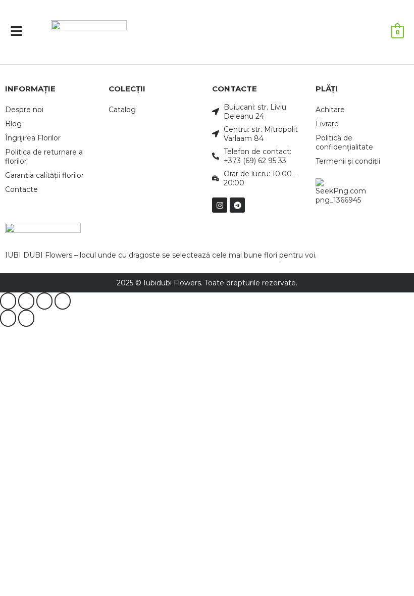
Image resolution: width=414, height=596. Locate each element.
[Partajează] (44, 301)
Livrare (327, 123)
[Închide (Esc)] (63, 301)
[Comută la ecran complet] (26, 301)
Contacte (21, 189)
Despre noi (24, 109)
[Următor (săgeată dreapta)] (26, 318)
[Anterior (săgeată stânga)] (8, 318)
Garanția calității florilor (44, 175)
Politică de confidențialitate (344, 142)
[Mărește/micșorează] (8, 301)
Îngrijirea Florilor (33, 137)
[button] (16, 32)
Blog (13, 123)
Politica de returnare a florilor (44, 156)
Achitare (330, 109)
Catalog (122, 109)
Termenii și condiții (348, 161)
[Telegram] (237, 205)
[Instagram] (219, 205)
